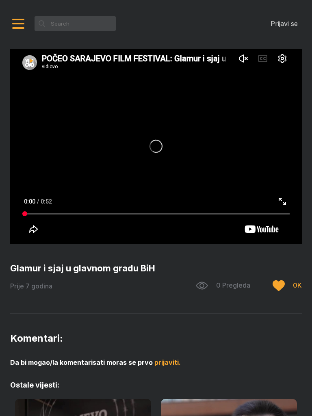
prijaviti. (167, 362)
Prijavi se (284, 24)
